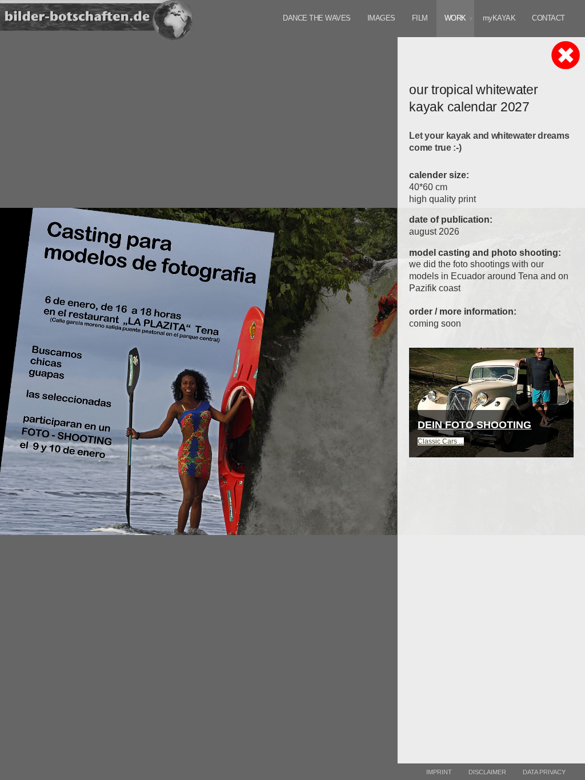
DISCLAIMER (487, 772)
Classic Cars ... (441, 441)
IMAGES (381, 18)
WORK (455, 18)
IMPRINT (439, 772)
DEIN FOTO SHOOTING (474, 425)
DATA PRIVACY (544, 772)
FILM (420, 18)
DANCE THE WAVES (317, 18)
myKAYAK (499, 18)
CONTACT (548, 18)
